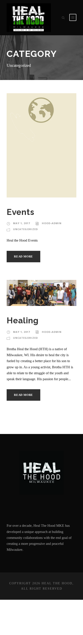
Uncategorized (25, 229)
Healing (23, 320)
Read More (23, 256)
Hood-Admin (52, 223)
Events (20, 212)
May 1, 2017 (21, 223)
